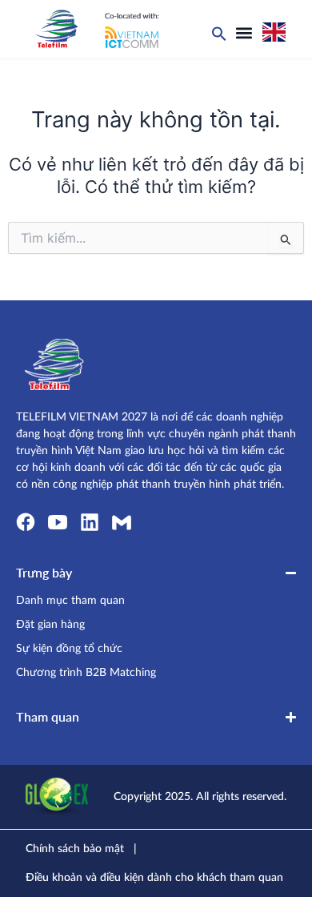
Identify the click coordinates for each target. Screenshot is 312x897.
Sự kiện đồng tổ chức (69, 648)
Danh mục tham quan (70, 600)
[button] (244, 33)
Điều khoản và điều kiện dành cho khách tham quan (154, 877)
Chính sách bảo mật (75, 849)
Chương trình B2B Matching (86, 672)
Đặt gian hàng (50, 624)
